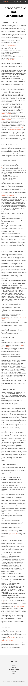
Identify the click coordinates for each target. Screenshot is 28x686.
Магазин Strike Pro (14, 669)
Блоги (14, 671)
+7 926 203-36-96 (10, 44)
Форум (14, 673)
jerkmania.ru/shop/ (6, 113)
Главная (14, 665)
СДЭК (22, 306)
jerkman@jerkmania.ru (10, 45)
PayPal (21, 345)
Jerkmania (7, 681)
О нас (14, 678)
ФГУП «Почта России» (15, 306)
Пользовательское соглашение (14, 675)
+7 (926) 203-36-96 (10, 247)
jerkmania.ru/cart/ (6, 119)
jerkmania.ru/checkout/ (7, 167)
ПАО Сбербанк (9, 346)
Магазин (14, 667)
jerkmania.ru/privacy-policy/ (8, 195)
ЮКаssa (3, 346)
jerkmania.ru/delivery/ (17, 127)
